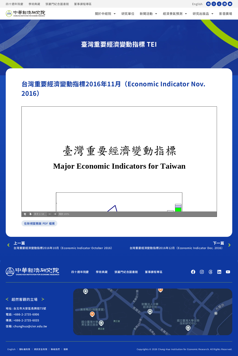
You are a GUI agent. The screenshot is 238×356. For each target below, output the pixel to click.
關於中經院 (103, 13)
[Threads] (219, 4)
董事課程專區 (83, 4)
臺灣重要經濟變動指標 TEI (119, 43)
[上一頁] (25, 214)
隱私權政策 (24, 349)
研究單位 (128, 13)
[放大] (55, 214)
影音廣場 (225, 13)
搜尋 (66, 349)
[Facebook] (208, 4)
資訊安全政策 (40, 349)
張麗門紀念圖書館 (57, 4)
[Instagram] (214, 4)
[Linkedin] (224, 4)
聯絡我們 (55, 349)
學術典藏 (34, 4)
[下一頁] (30, 214)
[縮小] (49, 214)
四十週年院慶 (14, 4)
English (197, 4)
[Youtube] (230, 4)
